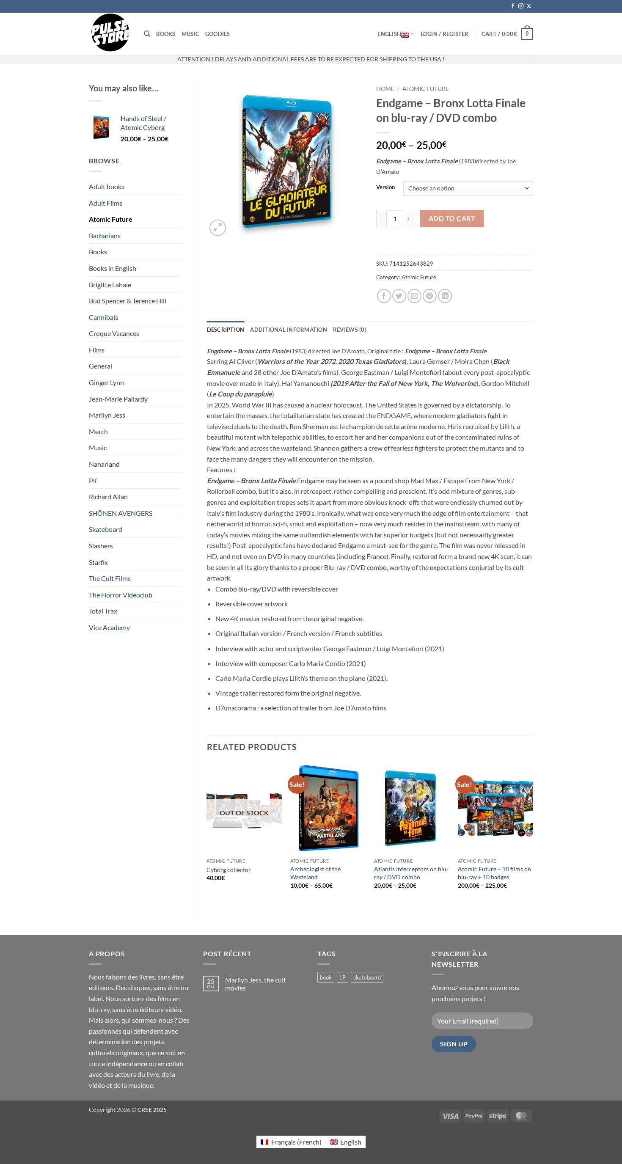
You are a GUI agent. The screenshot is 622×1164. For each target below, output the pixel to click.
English (389, 33)
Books (165, 33)
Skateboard (105, 529)
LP (342, 977)
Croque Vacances (114, 333)
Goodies (217, 33)
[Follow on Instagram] (520, 6)
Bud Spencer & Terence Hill (127, 301)
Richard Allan (108, 497)
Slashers (101, 546)
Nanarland (104, 464)
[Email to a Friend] (414, 296)
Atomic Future (110, 219)
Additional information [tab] (288, 329)
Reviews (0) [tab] (349, 329)
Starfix (98, 562)
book (326, 977)
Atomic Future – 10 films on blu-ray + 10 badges (494, 873)
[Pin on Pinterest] (430, 296)
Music (190, 33)
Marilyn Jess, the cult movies (255, 984)
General (100, 366)
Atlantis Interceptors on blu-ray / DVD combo (411, 873)
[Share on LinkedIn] (445, 296)
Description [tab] (226, 329)
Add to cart (452, 218)
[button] (445, 33)
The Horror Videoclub (120, 595)
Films (97, 350)
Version (385, 187)
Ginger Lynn (106, 382)
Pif (93, 480)
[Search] (147, 34)
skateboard (367, 977)
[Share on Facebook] (384, 296)
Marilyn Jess (107, 415)
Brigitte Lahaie (110, 285)
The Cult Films (110, 578)
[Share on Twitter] (399, 296)
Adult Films (105, 203)
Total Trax (103, 611)
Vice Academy (109, 627)
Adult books (106, 186)
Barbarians (105, 235)
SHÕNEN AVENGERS (120, 513)
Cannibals (103, 317)
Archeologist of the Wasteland (315, 873)
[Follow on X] (528, 6)
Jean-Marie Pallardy (118, 399)
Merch (98, 431)
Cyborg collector (228, 869)
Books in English (112, 268)
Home (385, 88)
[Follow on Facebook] (512, 6)
